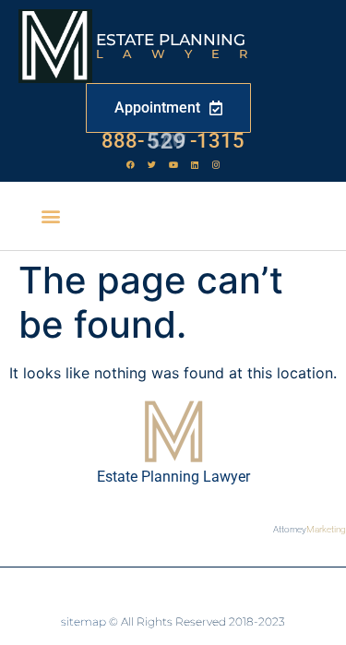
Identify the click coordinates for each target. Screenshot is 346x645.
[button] (51, 216)
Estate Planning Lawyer (173, 476)
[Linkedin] (194, 164)
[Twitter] (152, 164)
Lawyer (181, 53)
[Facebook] (131, 164)
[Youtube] (173, 164)
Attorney (309, 529)
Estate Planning (170, 39)
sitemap (83, 621)
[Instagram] (216, 164)
